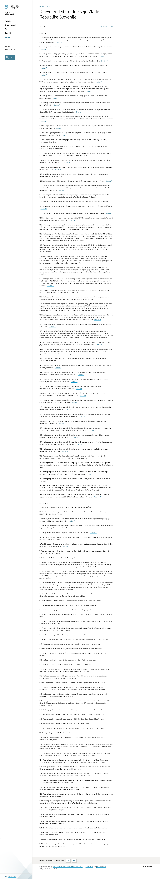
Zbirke (7, 29)
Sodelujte (7, 44)
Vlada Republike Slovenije (106, 26)
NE (74, 860)
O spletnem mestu (10, 49)
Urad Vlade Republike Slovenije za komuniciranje (68, 867)
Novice (7, 37)
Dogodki (8, 33)
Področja (8, 21)
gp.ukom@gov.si (101, 867)
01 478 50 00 (89, 867)
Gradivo (58, 42)
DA (68, 860)
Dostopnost (8, 46)
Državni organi (10, 25)
